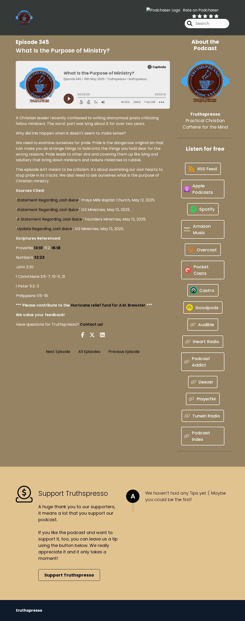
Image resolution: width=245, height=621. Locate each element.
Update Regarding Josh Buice (44, 229)
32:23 (39, 257)
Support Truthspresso (69, 575)
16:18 (56, 248)
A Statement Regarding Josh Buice (49, 219)
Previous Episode (124, 351)
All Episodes (89, 351)
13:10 (38, 248)
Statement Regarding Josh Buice (47, 200)
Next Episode (58, 351)
